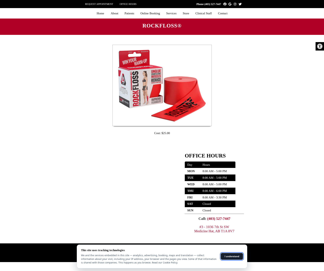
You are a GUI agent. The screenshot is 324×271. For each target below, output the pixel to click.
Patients (129, 13)
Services (171, 13)
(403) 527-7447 (212, 4)
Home (100, 13)
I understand (232, 256)
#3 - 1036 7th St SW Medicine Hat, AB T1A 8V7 (214, 229)
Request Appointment (99, 4)
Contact (222, 13)
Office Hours (128, 4)
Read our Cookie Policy (164, 262)
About (114, 13)
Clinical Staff (203, 13)
